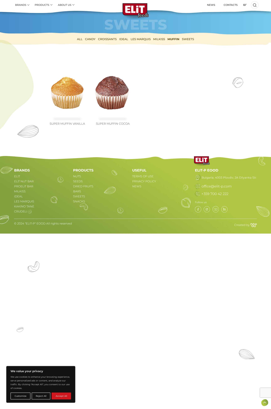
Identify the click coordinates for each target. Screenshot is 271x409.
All (79, 39)
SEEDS (78, 181)
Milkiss (159, 39)
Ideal (123, 39)
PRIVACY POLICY (144, 181)
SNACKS (79, 201)
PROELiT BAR (23, 186)
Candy (90, 39)
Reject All (41, 396)
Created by (242, 225)
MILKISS (20, 191)
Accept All (61, 396)
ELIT (17, 176)
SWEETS (79, 196)
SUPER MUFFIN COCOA (113, 123)
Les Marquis (141, 39)
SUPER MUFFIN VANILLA (67, 123)
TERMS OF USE (143, 176)
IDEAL (18, 196)
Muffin (173, 39)
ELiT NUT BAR (24, 181)
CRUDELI (20, 211)
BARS (77, 191)
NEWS (136, 186)
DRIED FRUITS (83, 186)
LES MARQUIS (24, 201)
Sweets (188, 39)
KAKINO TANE (24, 206)
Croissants (107, 39)
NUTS (77, 176)
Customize (21, 396)
